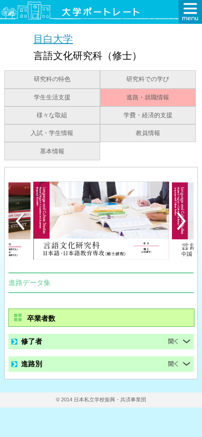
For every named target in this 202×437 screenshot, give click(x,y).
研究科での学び (147, 79)
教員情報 (148, 133)
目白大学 (53, 38)
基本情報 (52, 151)
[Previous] (20, 221)
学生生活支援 (52, 97)
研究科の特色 (52, 79)
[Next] (182, 221)
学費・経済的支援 (148, 115)
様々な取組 (52, 115)
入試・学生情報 (52, 133)
